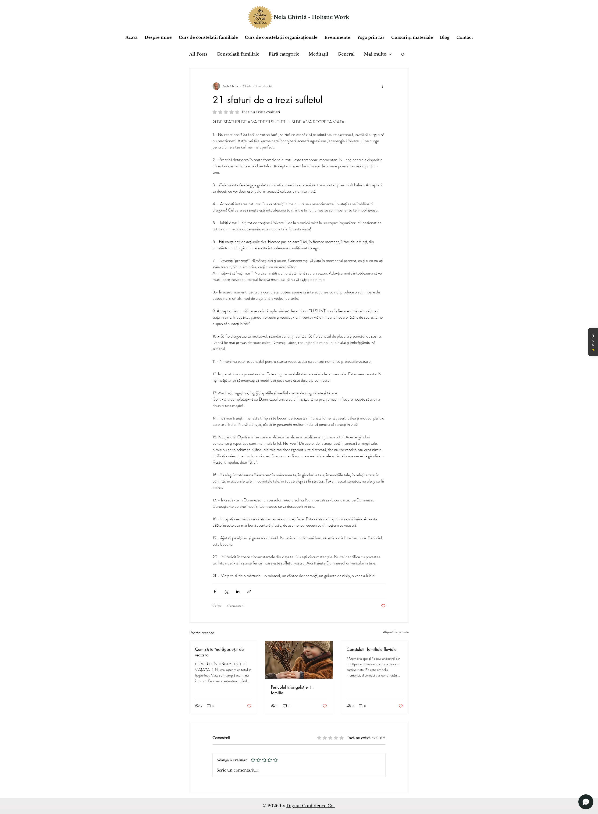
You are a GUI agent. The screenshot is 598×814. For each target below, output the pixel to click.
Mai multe (375, 54)
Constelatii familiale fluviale (371, 649)
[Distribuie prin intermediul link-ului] (249, 591)
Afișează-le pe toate (396, 632)
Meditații (318, 54)
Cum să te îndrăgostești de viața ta (219, 652)
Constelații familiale (238, 54)
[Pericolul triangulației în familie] (299, 660)
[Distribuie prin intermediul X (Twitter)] (226, 591)
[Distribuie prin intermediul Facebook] (215, 591)
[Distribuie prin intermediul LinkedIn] (237, 591)
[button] (412, 37)
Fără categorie (284, 54)
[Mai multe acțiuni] (382, 86)
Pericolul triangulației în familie (292, 689)
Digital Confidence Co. (310, 805)
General (346, 54)
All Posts (198, 54)
